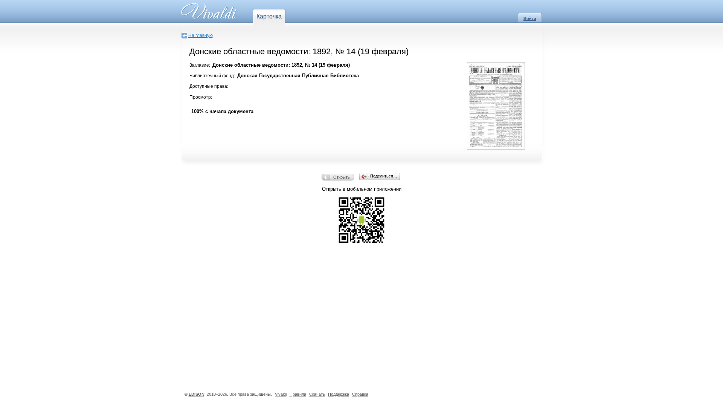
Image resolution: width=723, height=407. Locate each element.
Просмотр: (200, 97)
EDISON (196, 394)
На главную (200, 35)
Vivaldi (281, 394)
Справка (360, 394)
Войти (529, 18)
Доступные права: (208, 86)
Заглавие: (199, 65)
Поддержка (338, 394)
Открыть (341, 177)
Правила (298, 394)
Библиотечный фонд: (212, 75)
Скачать (317, 394)
